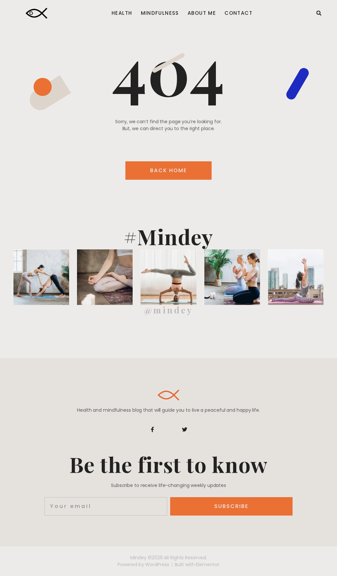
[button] (319, 13)
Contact (238, 13)
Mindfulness (160, 13)
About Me (202, 13)
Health (122, 13)
